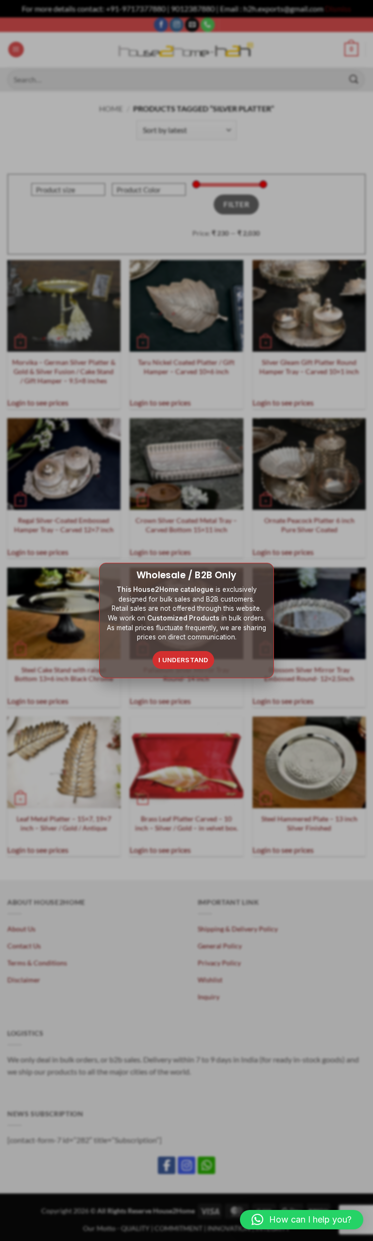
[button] (301, 1219)
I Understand (183, 660)
